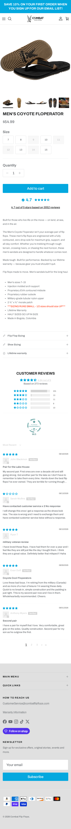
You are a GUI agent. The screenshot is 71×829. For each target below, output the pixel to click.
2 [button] (31, 645)
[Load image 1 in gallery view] (35, 60)
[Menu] (4, 18)
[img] (10, 454)
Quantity (9, 165)
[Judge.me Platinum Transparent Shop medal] (34, 426)
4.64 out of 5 (44, 380)
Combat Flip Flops (19, 817)
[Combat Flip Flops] (35, 19)
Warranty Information (14, 712)
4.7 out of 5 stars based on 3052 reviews (35, 207)
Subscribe (35, 777)
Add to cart (35, 188)
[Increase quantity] (20, 173)
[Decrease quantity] (6, 173)
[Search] (11, 18)
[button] (21, 391)
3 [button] (37, 645)
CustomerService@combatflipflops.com (26, 703)
